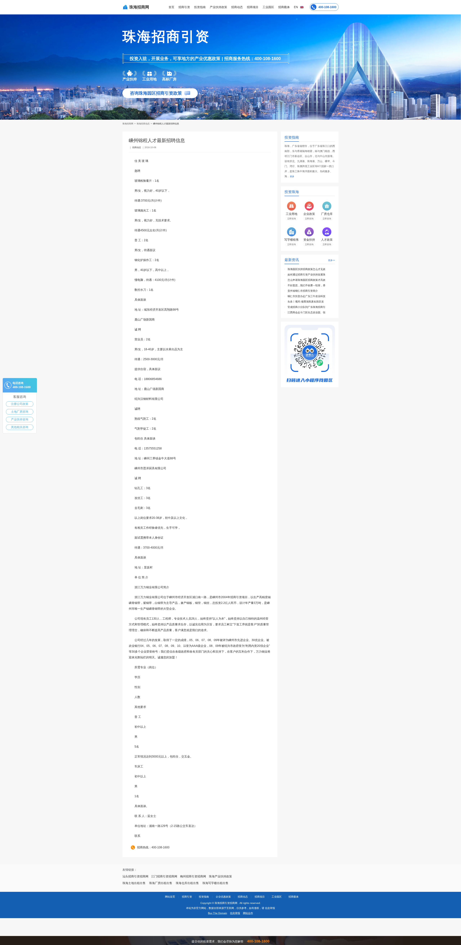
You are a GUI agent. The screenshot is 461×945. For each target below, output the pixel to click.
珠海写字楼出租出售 (215, 883)
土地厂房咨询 (19, 411)
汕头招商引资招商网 (135, 876)
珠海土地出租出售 (134, 883)
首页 (171, 7)
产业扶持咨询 (19, 419)
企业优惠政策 (223, 896)
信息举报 (235, 913)
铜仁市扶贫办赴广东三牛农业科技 (306, 296)
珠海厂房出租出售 (160, 883)
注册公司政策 (19, 403)
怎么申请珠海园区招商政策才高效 (306, 280)
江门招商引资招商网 (164, 876)
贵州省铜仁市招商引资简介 (303, 290)
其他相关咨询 (19, 427)
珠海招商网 (128, 123)
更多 (292, 176)
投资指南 (200, 7)
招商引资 (184, 7)
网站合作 (248, 913)
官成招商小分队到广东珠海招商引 (306, 307)
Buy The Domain (217, 913)
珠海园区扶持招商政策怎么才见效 (306, 269)
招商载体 (293, 896)
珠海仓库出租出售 (187, 883)
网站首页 (170, 896)
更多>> (331, 260)
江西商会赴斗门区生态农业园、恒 (306, 312)
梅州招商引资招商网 (193, 876)
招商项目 (252, 7)
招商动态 (237, 7)
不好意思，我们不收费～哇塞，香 (306, 285)
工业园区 (268, 7)
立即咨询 (291, 218)
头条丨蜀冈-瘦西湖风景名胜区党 (306, 301)
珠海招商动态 (143, 123)
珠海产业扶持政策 (220, 876)
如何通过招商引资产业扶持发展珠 (306, 274)
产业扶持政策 (218, 7)
